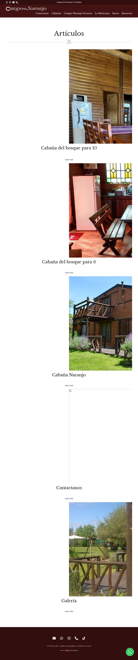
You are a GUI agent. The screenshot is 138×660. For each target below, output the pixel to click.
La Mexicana (102, 13)
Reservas (127, 13)
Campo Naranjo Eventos (78, 13)
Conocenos (42, 13)
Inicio (115, 13)
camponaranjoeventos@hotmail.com (54, 638)
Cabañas (56, 13)
